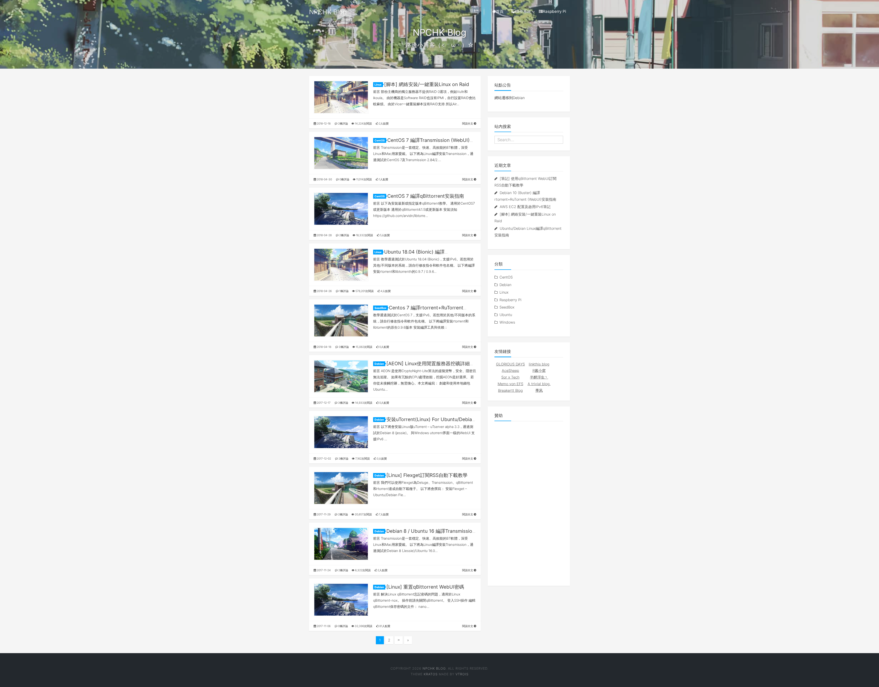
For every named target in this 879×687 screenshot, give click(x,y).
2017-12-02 (323, 458)
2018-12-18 (323, 123)
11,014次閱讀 (363, 179)
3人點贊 (381, 458)
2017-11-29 (323, 514)
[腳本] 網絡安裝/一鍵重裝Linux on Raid (426, 84)
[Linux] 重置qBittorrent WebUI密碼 (425, 587)
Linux (378, 84)
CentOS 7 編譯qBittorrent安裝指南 (425, 196)
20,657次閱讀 (363, 514)
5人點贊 (384, 235)
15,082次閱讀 (363, 347)
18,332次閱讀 (364, 235)
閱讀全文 (468, 123)
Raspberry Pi (554, 11)
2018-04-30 (324, 179)
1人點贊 (383, 179)
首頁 (500, 11)
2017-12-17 (323, 402)
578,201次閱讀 (364, 291)
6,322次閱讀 (362, 570)
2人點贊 (383, 123)
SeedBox (380, 308)
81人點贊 (384, 626)
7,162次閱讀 (362, 458)
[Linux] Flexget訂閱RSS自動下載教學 (426, 475)
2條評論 (342, 123)
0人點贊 (384, 347)
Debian (379, 363)
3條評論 (343, 347)
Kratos (431, 674)
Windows (507, 322)
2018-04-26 (324, 291)
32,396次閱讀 (363, 626)
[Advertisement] (528, 500)
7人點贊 (383, 514)
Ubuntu (505, 314)
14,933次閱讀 (363, 402)
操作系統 (523, 11)
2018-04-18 (323, 347)
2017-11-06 (323, 626)
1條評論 (344, 291)
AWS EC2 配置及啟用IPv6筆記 (525, 206)
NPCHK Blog (328, 12)
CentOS (379, 140)
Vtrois (462, 674)
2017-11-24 (323, 570)
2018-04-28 (324, 235)
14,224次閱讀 (363, 123)
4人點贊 (385, 291)
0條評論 (344, 179)
